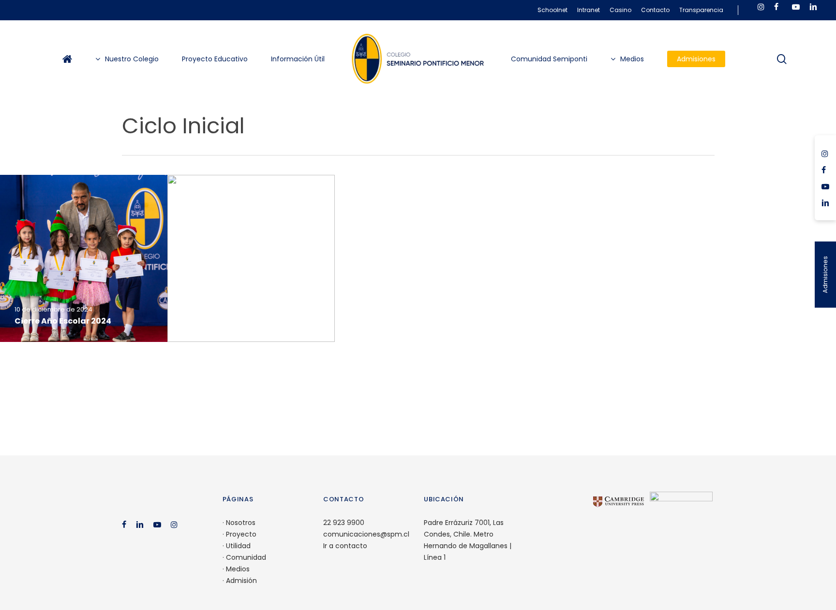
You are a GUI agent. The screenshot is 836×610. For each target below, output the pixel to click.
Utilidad (238, 546)
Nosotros (240, 522)
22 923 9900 (343, 522)
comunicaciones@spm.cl (366, 534)
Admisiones (825, 274)
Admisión (241, 580)
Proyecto (241, 534)
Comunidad (246, 557)
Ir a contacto (345, 546)
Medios (238, 569)
